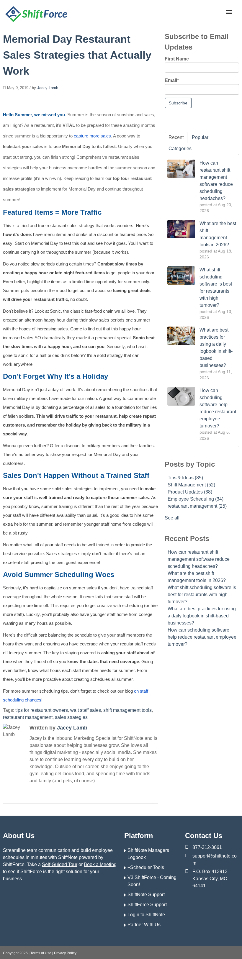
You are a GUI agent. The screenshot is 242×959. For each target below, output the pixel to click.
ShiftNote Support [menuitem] (146, 894)
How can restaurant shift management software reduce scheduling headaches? (199, 559)
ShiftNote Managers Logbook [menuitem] (148, 854)
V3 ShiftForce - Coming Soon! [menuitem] (151, 881)
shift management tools (127, 710)
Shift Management (191, 484)
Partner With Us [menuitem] (144, 924)
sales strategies (71, 717)
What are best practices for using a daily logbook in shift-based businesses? (202, 615)
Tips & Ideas (185, 477)
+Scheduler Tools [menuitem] (145, 867)
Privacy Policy (65, 953)
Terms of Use (40, 953)
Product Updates (190, 491)
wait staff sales (85, 710)
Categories (180, 148)
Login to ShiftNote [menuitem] (146, 914)
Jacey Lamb (47, 88)
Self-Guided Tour (59, 864)
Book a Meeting (100, 864)
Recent (176, 137)
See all (172, 517)
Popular (200, 137)
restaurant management (28, 717)
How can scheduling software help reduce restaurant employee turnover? (202, 637)
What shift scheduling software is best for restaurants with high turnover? (202, 594)
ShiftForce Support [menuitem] (147, 904)
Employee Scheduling (195, 498)
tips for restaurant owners (41, 710)
